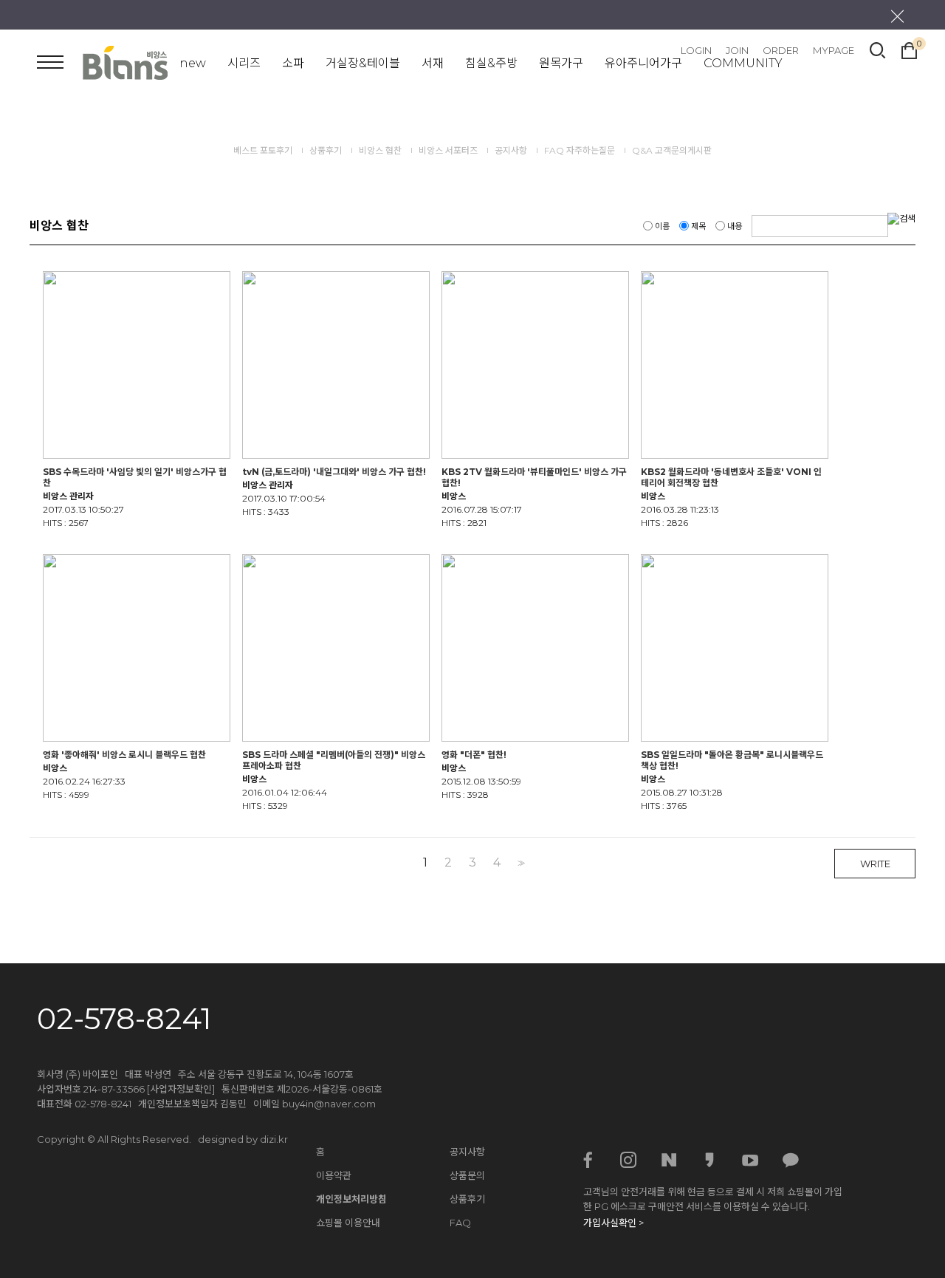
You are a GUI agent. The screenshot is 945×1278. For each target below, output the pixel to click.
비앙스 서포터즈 (448, 150)
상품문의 (467, 1175)
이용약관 (333, 1175)
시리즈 (244, 63)
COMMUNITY (743, 63)
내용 (734, 226)
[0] (909, 49)
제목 (698, 226)
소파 (293, 63)
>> (520, 863)
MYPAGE (833, 50)
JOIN (737, 50)
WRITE (875, 863)
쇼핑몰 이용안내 (348, 1223)
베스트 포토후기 (262, 150)
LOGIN (696, 50)
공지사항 (512, 150)
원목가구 (561, 63)
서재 (433, 63)
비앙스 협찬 (380, 150)
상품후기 (325, 150)
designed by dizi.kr (243, 1139)
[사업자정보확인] (181, 1089)
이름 (662, 226)
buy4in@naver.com (329, 1104)
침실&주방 (491, 63)
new (192, 63)
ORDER (781, 50)
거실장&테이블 (363, 63)
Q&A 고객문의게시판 (672, 150)
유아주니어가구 (643, 63)
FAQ (460, 1223)
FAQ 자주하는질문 (580, 150)
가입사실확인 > (613, 1223)
